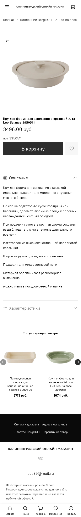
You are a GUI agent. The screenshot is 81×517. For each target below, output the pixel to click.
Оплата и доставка (26, 424)
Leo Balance (68, 20)
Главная (9, 20)
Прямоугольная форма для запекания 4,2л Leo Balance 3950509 (20, 384)
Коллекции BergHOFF (36, 20)
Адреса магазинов (54, 424)
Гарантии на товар (56, 432)
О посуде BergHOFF (27, 432)
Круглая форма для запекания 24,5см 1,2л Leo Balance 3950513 (61, 384)
